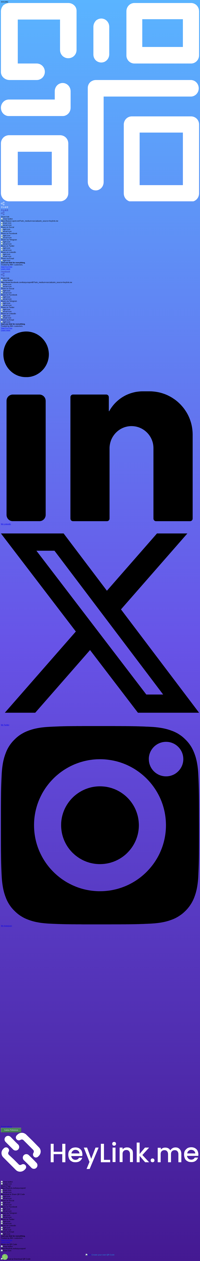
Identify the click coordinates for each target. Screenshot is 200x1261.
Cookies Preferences (11, 1130)
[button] (100, 1029)
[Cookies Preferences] (5, 1257)
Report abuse (6, 1127)
